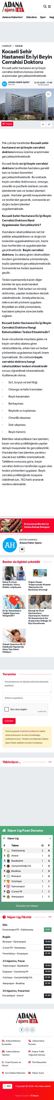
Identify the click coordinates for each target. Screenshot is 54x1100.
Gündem (31, 17)
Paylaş (9, 124)
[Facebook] (21, 1029)
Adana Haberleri (12, 17)
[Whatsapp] (32, 1029)
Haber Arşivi (38, 1073)
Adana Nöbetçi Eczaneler (11, 1042)
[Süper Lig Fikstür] (50, 917)
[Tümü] (50, 762)
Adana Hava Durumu (36, 1042)
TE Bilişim (34, 1096)
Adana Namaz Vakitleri (11, 1053)
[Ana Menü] (49, 6)
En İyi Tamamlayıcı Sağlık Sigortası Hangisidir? (12, 613)
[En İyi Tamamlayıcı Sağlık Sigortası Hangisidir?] (14, 602)
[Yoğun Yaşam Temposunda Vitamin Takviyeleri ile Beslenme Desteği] (40, 573)
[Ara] (45, 6)
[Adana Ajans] (13, 7)
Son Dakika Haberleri (15, 1073)
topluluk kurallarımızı (30, 731)
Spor (43, 17)
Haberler (6, 46)
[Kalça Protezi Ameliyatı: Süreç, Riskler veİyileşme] (14, 573)
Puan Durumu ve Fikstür (11, 1064)
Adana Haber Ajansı (31, 543)
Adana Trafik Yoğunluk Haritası (36, 1053)
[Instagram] (27, 1029)
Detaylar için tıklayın (27, 906)
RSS (9, 1086)
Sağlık (19, 46)
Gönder (9, 721)
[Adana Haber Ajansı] (10, 545)
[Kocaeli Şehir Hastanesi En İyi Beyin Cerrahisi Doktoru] (27, 104)
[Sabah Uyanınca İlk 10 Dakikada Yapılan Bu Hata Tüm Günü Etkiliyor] (14, 635)
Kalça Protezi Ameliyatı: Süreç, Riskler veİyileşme (12, 584)
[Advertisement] (27, 796)
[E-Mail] (22, 549)
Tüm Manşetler (39, 1062)
